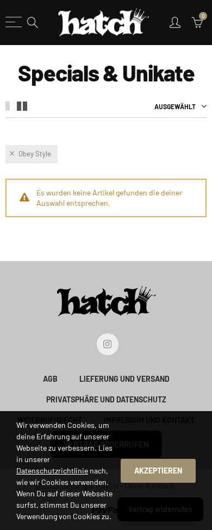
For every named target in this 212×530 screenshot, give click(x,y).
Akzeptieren (158, 470)
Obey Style (34, 153)
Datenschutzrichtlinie (52, 470)
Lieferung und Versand (124, 378)
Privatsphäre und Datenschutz (106, 399)
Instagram (108, 344)
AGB (50, 378)
